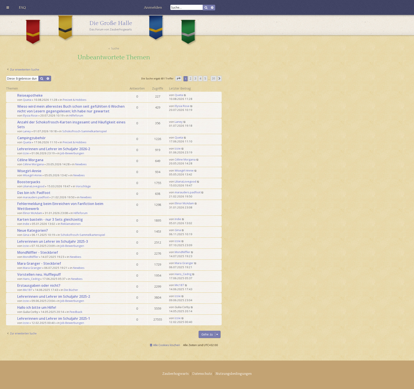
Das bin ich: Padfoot (33, 192)
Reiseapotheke (30, 95)
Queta (27, 100)
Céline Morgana (30, 159)
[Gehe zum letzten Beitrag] (185, 95)
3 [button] (195, 78)
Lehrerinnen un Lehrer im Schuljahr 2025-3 (52, 241)
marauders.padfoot (36, 197)
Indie (26, 224)
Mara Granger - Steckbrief (39, 263)
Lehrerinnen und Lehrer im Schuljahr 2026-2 (53, 148)
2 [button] (190, 78)
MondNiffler (30, 257)
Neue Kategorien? (32, 230)
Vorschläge (83, 186)
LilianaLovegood (33, 186)
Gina (26, 235)
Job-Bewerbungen (72, 153)
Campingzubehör (31, 137)
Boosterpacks (28, 182)
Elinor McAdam (32, 213)
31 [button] (213, 78)
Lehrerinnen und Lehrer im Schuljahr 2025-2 (53, 296)
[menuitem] (22, 7)
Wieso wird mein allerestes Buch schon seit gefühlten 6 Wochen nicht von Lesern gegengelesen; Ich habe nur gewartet (71, 108)
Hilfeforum (76, 115)
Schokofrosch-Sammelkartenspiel (84, 131)
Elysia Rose (30, 115)
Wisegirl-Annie (29, 171)
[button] (178, 78)
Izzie (26, 153)
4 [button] (200, 78)
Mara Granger (32, 268)
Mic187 (27, 290)
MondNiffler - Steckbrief (37, 252)
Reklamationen (71, 224)
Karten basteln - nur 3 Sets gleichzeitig (50, 219)
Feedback (76, 312)
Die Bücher (71, 290)
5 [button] (205, 78)
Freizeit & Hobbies (74, 100)
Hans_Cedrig (31, 279)
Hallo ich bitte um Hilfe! (36, 307)
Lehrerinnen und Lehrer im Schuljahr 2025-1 (53, 318)
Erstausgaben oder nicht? (38, 285)
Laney (27, 131)
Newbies (81, 164)
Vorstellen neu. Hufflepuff (39, 274)
